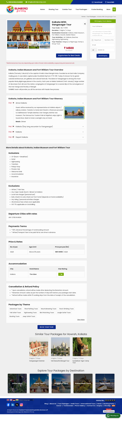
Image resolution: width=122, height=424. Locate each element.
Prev (9, 383)
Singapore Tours (39, 383)
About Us (53, 404)
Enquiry (99, 406)
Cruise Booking (97, 9)
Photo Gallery (80, 406)
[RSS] (113, 406)
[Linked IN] (12, 405)
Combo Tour (67, 9)
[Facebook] (8, 405)
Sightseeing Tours (30, 313)
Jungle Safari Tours (64, 313)
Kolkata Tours (105, 383)
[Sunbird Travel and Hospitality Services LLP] (17, 9)
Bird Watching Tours (47, 313)
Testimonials (68, 406)
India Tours (75, 404)
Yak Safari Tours (15, 313)
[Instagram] (21, 405)
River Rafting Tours (31, 309)
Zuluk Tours (83, 383)
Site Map (107, 406)
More (108, 9)
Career (59, 406)
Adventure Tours (15, 309)
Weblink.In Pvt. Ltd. (29, 412)
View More (81, 320)
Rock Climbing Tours (66, 309)
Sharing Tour (53, 9)
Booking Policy (109, 404)
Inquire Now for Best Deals (69, 55)
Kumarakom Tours (61, 383)
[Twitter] (17, 405)
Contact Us (91, 406)
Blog (46, 404)
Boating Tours (14, 316)
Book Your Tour (46, 327)
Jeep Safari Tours (29, 316)
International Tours (88, 404)
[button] (15, 2)
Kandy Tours (17, 383)
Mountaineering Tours (48, 309)
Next (112, 383)
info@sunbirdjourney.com (37, 2)
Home (42, 9)
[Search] (114, 9)
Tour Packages (81, 9)
